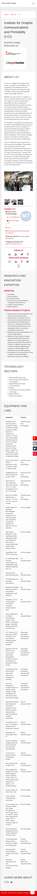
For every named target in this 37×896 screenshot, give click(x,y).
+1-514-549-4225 (13, 217)
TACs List (13, 14)
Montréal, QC (11, 45)
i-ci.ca (9, 227)
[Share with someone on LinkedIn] (35, 443)
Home (6, 14)
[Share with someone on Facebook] (35, 438)
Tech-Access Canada (15, 893)
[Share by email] (35, 454)
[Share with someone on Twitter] (35, 449)
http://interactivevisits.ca (13, 244)
